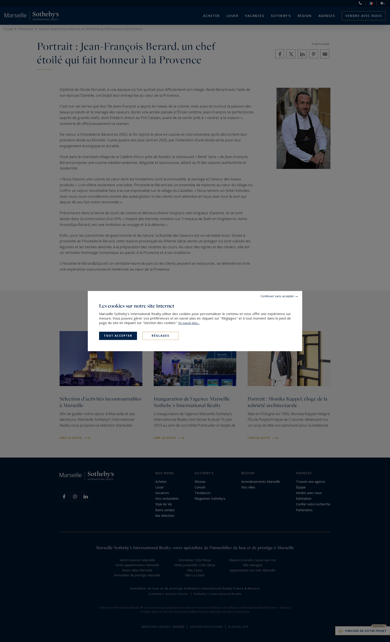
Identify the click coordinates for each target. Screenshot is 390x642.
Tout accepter (118, 336)
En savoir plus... (189, 323)
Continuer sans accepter (277, 296)
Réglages (160, 336)
